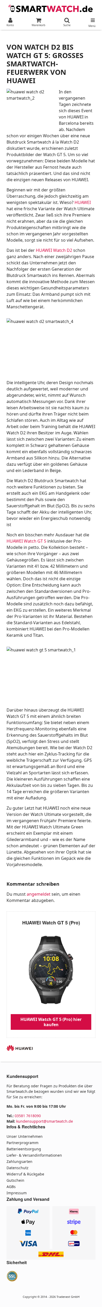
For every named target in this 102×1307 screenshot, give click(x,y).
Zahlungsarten (19, 1161)
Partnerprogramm (22, 1142)
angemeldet (38, 894)
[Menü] (91, 19)
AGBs (11, 1186)
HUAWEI (83, 202)
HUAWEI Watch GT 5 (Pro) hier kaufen (51, 1021)
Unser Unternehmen (25, 1136)
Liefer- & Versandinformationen (34, 1155)
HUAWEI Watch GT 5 (26, 541)
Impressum (17, 1192)
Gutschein (15, 1180)
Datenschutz (18, 1167)
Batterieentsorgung (24, 1148)
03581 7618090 (28, 1115)
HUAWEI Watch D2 (54, 250)
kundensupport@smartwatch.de (44, 1121)
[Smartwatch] (51, 8)
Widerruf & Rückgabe (25, 1174)
